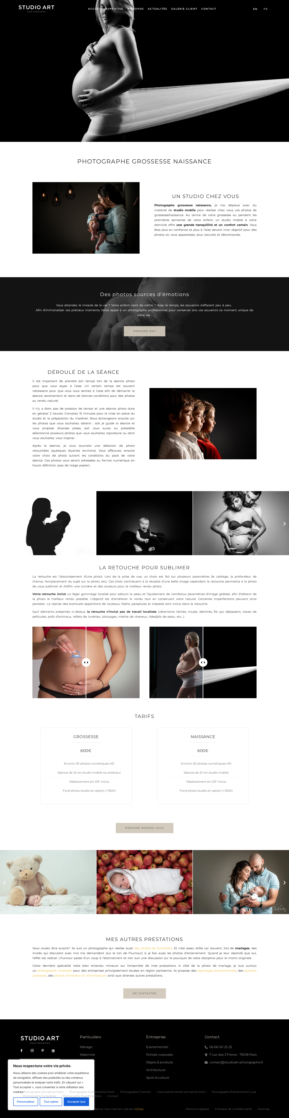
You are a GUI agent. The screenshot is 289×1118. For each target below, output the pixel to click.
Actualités (157, 8)
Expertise (114, 8)
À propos (135, 8)
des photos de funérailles (153, 948)
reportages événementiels (216, 970)
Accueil (95, 8)
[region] (51, 1084)
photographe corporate (55, 970)
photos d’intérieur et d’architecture (80, 975)
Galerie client (184, 8)
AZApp (139, 1109)
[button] (4, 523)
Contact (208, 8)
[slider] (86, 662)
